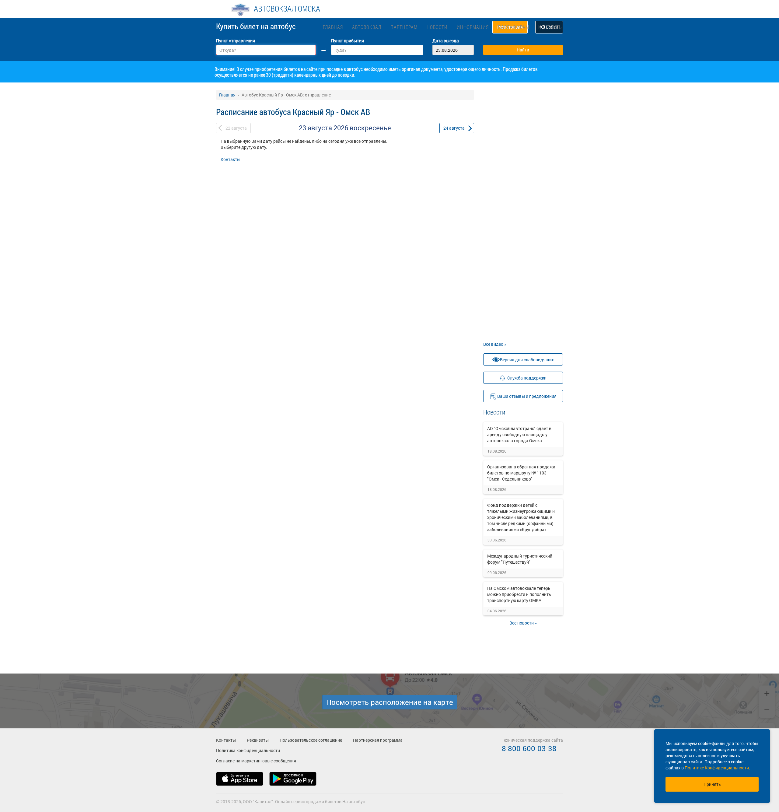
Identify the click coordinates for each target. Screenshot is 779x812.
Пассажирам (513, 27)
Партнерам (403, 27)
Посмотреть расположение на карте (389, 702)
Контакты (550, 27)
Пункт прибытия (347, 41)
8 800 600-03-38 (529, 748)
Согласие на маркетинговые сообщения (256, 761)
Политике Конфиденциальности (717, 768)
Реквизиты (258, 740)
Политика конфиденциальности (248, 750)
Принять (712, 784)
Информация (473, 27)
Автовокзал (366, 27)
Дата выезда (445, 41)
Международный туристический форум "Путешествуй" (519, 559)
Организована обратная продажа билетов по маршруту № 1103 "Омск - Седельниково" (521, 473)
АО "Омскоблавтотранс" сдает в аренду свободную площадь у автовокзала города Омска (519, 434)
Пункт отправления (235, 41)
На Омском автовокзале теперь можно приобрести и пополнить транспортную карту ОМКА (519, 594)
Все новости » (523, 623)
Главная (333, 27)
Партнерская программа (378, 740)
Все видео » (494, 344)
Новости (437, 27)
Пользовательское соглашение (311, 740)
